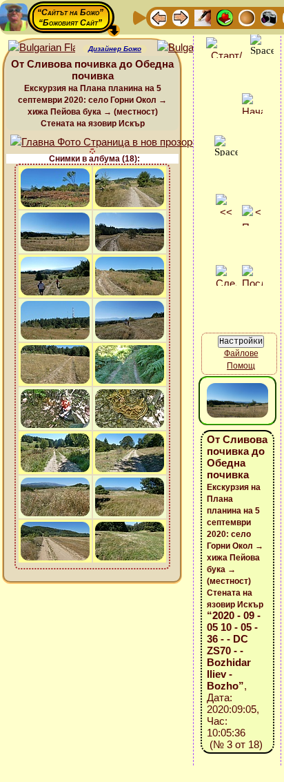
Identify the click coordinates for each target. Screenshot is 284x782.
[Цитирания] (224, 17)
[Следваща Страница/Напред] (180, 17)
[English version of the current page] (42, 48)
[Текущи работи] (247, 17)
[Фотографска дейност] (269, 17)
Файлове (241, 353)
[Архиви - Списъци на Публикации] (202, 17)
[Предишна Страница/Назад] (158, 17)
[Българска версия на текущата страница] (190, 48)
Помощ (241, 366)
